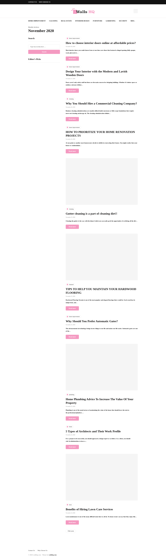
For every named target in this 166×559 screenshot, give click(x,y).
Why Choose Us (44, 2)
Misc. (133, 21)
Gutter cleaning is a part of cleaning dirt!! (91, 213)
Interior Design (82, 21)
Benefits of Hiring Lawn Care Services (89, 509)
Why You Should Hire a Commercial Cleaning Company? (101, 103)
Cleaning (53, 21)
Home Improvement (37, 21)
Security (123, 21)
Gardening (110, 21)
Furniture (97, 21)
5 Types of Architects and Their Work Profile (93, 431)
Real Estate (66, 21)
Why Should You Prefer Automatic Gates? (92, 321)
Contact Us (32, 2)
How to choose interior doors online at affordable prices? (101, 43)
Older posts (71, 531)
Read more (72, 58)
